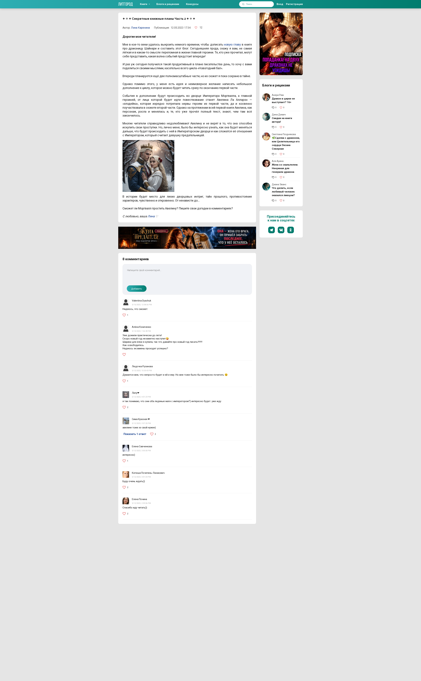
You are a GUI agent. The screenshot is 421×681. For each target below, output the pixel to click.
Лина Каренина (140, 27)
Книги (143, 4)
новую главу (232, 44)
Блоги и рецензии (167, 4)
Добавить (136, 288)
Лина (151, 216)
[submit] (243, 4)
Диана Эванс (279, 184)
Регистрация (294, 4)
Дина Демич (279, 114)
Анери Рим (278, 95)
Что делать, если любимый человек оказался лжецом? (283, 192)
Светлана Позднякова (284, 134)
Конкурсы (192, 4)
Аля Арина (278, 161)
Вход (280, 4)
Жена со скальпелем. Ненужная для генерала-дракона (285, 168)
